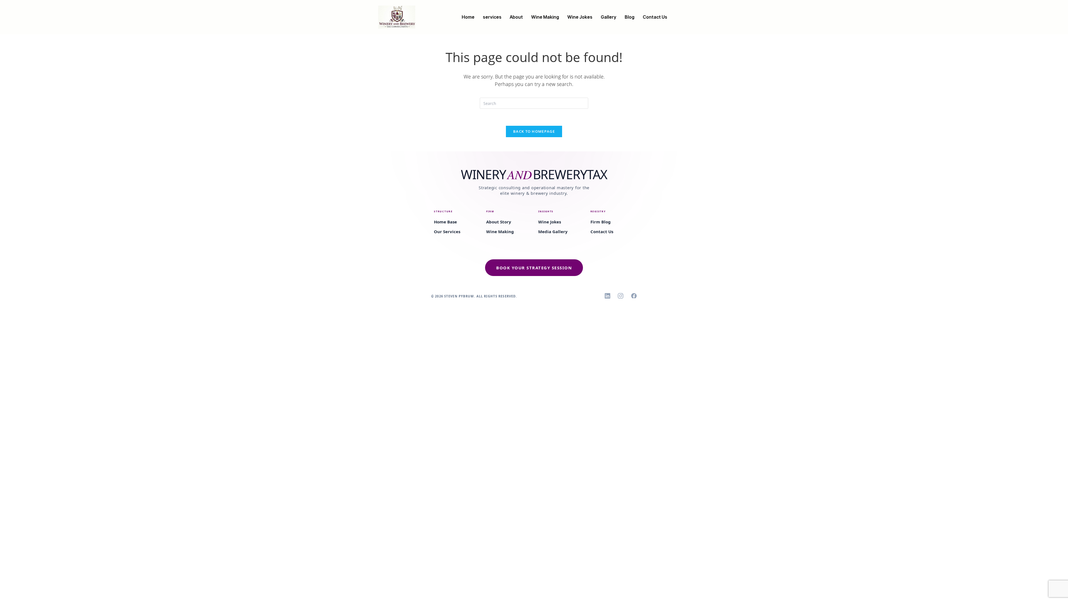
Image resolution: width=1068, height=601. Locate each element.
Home (468, 17)
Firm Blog (600, 222)
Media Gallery (553, 231)
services (492, 17)
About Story (498, 222)
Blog (629, 17)
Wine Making (545, 17)
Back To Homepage (534, 131)
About (516, 17)
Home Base (445, 222)
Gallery (608, 17)
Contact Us (655, 17)
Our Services (447, 231)
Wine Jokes (579, 17)
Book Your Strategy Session (534, 267)
